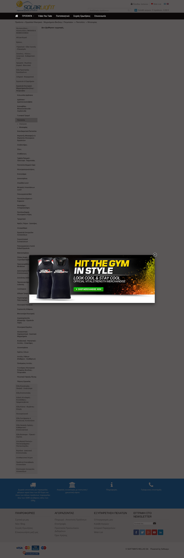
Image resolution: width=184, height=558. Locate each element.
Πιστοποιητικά (62, 16)
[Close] (154, 255)
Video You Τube (45, 16)
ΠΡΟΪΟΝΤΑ (27, 16)
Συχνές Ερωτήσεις (81, 16)
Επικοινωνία (100, 16)
